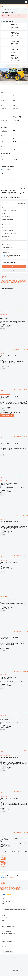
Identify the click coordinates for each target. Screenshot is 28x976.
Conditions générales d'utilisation (9, 926)
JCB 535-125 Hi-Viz (5, 394)
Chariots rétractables (6, 222)
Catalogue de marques (7, 935)
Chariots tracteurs (6, 242)
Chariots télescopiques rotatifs (8, 230)
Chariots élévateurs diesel (7, 207)
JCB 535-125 (14, 32)
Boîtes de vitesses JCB (6, 280)
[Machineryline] (5, 10)
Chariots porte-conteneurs (7, 244)
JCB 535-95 (13, 47)
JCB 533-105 (3, 596)
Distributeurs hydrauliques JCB (16, 281)
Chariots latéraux (5, 236)
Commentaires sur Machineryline (9, 933)
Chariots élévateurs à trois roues (9, 216)
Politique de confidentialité (7, 928)
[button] (26, 2)
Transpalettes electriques (7, 224)
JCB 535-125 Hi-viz (5, 755)
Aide (3, 903)
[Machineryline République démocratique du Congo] (9, 2)
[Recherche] (26, 6)
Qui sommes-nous (6, 901)
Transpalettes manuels (7, 247)
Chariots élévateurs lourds (8, 227)
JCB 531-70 (13, 40)
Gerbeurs (4, 213)
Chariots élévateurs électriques (9, 210)
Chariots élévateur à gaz (7, 219)
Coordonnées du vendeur (7, 906)
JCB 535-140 (14, 24)
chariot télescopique (17, 97)
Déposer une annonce (7, 415)
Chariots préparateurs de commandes (10, 239)
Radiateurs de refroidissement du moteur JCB (13, 282)
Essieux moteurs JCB (17, 280)
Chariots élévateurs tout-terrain (9, 233)
